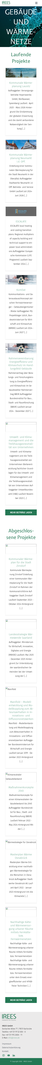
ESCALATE (21, 221)
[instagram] (3, 1055)
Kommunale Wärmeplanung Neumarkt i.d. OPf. (21, 158)
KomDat (21, 289)
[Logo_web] (6, 1)
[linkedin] (13, 1055)
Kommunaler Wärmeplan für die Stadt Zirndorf (21, 562)
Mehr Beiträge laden (21, 512)
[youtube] (8, 1055)
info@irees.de (14, 1038)
